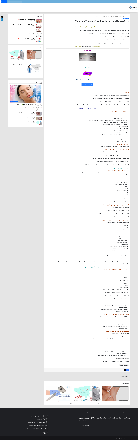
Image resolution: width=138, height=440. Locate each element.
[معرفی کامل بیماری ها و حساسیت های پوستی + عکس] (39, 114)
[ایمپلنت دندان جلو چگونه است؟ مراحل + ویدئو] (39, 30)
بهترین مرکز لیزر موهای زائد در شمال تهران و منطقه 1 (120, 401)
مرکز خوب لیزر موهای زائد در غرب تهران (87, 108)
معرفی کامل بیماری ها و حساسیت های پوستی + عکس (26, 112)
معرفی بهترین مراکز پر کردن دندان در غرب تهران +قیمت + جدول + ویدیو (23, 24)
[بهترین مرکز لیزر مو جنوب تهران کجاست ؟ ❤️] (59, 393)
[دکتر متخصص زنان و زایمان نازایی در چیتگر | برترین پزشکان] (34, 68)
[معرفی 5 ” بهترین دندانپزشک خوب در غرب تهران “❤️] (39, 40)
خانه (135, 1)
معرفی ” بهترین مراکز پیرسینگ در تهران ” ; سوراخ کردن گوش (25, 107)
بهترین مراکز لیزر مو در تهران (84, 415)
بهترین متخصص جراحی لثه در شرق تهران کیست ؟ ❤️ (26, 19)
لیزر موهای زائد (116, 16)
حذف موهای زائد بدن (123, 365)
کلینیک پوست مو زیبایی (122, 16)
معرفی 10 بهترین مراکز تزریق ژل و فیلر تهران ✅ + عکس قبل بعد (28, 104)
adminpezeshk (124, 376)
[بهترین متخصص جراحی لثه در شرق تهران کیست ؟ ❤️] (39, 21)
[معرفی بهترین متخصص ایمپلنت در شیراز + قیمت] (39, 35)
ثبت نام (132, 1)
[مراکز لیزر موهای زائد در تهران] (87, 393)
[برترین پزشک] (132, 8)
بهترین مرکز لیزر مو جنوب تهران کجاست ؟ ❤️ (65, 401)
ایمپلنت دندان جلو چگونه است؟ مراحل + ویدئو (28, 28)
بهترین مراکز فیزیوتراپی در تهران (84, 420)
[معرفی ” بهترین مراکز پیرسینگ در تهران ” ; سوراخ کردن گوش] (39, 109)
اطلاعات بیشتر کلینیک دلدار (87, 84)
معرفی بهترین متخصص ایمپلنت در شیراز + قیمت (27, 33)
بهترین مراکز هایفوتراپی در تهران (84, 418)
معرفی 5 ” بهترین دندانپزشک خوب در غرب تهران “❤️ (26, 38)
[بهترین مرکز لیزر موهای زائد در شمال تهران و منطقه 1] (115, 393)
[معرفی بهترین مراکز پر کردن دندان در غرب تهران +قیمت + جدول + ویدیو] (39, 26)
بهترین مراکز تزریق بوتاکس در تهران (83, 427)
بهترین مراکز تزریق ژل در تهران (84, 425)
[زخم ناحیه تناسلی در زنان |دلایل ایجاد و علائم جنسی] (39, 118)
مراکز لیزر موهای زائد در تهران (96, 401)
